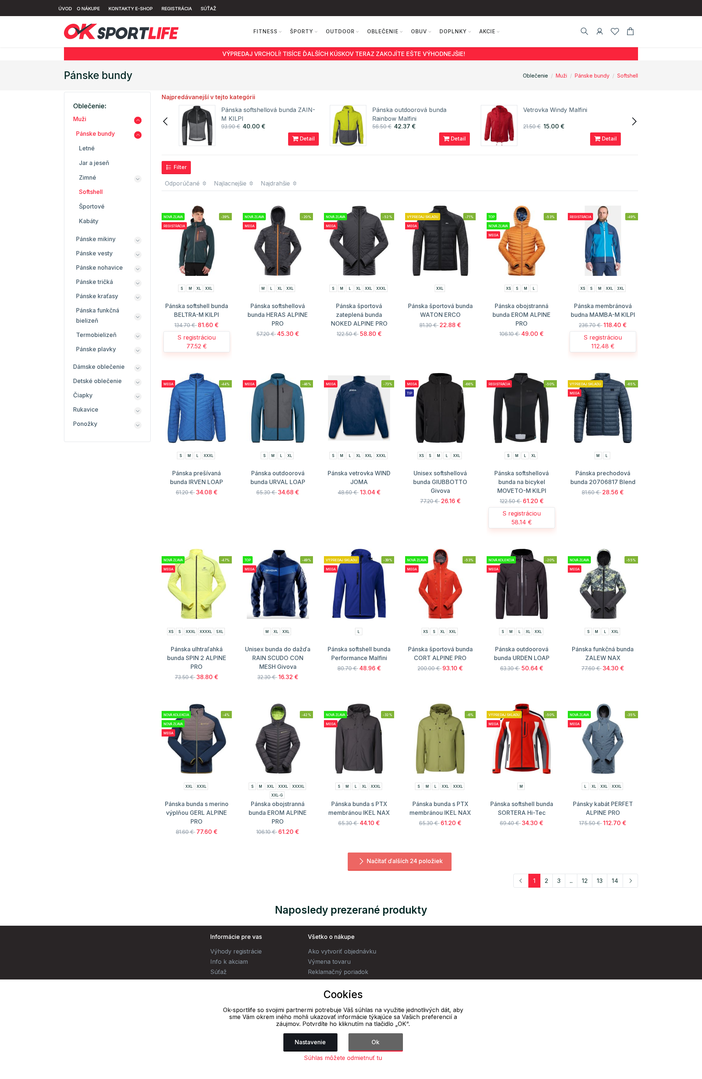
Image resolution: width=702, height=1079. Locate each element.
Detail (306, 138)
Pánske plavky (96, 349)
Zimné (87, 177)
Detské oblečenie (97, 381)
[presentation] (166, 121)
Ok (375, 1042)
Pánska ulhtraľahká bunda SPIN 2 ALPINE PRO (196, 657)
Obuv (419, 31)
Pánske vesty (94, 253)
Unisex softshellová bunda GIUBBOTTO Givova (440, 481)
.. (571, 880)
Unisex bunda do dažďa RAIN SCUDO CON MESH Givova (277, 657)
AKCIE (487, 31)
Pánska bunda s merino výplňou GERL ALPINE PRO (197, 812)
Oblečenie (383, 31)
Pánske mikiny (96, 239)
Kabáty (88, 221)
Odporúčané (183, 183)
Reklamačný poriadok (338, 971)
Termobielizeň (96, 334)
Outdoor (340, 31)
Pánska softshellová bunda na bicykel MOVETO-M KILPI (521, 481)
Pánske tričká (94, 281)
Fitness (265, 31)
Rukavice (85, 409)
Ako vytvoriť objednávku (342, 951)
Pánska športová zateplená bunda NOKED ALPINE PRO (359, 314)
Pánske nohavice (99, 267)
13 (600, 880)
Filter (179, 167)
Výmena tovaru (329, 961)
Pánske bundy (592, 75)
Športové (92, 206)
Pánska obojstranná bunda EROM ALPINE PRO (521, 314)
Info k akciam (229, 961)
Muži (561, 75)
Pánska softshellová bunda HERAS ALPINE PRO (278, 314)
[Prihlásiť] (599, 32)
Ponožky (85, 423)
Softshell (627, 75)
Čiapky (83, 395)
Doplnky (453, 31)
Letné (87, 148)
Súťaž (218, 971)
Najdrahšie (276, 183)
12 (585, 880)
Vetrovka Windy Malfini (555, 109)
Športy (301, 31)
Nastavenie (310, 1042)
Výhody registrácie (236, 951)
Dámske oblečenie (99, 366)
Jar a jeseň (94, 162)
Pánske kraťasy (97, 296)
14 (615, 880)
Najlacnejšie (231, 183)
